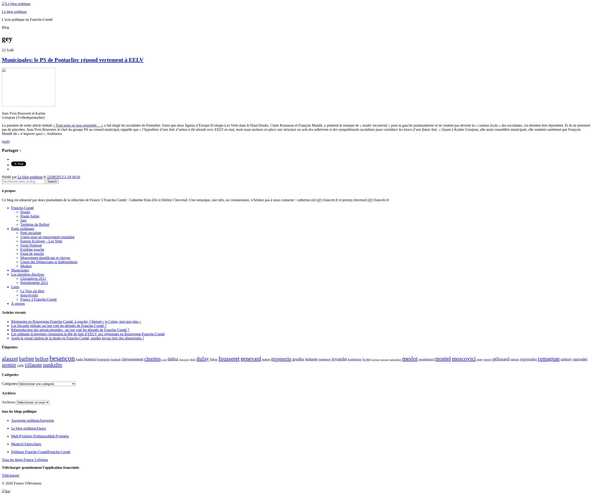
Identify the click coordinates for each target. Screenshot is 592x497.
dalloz (173, 359)
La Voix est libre (32, 291)
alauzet (10, 358)
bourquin (103, 359)
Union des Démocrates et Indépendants (48, 262)
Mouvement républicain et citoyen (45, 258)
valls (20, 365)
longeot (375, 359)
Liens (15, 287)
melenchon (395, 359)
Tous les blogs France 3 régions (25, 460)
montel (443, 359)
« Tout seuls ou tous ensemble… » (78, 125)
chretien (152, 359)
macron (384, 359)
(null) (6, 141)
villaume (33, 364)
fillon (214, 359)
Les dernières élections (27, 274)
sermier (9, 365)
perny (480, 359)
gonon (266, 359)
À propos (18, 303)
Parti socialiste (30, 233)
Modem (26, 266)
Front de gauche (32, 254)
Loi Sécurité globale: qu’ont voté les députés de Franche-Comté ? (58, 326)
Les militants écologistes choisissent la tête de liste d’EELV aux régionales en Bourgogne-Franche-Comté (88, 334)
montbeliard (426, 359)
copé (164, 359)
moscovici (464, 358)
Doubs (25, 212)
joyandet (339, 359)
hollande (311, 359)
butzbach (115, 359)
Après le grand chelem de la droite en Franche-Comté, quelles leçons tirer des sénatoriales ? (77, 338)
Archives (8, 402)
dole (193, 359)
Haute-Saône (29, 216)
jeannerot (325, 359)
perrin (487, 359)
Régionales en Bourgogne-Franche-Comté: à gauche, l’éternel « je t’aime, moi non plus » (76, 321)
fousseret (229, 358)
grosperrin (281, 359)
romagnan (549, 359)
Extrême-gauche (32, 249)
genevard (250, 358)
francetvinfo (29, 295)
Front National (31, 245)
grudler (298, 359)
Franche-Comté (22, 208)
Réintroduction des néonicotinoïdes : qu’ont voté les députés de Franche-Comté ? (70, 330)
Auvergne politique (32, 420)
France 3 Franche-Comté (38, 299)
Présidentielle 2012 (34, 283)
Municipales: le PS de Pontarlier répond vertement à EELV (72, 60)
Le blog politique (14, 12)
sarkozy (566, 359)
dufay (203, 359)
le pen (366, 359)
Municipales (20, 270)
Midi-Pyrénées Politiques (40, 436)
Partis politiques (22, 229)
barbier (26, 359)
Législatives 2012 (33, 279)
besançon (62, 358)
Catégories (9, 384)
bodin (79, 359)
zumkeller (52, 365)
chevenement (132, 359)
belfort (42, 359)
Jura (23, 220)
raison (514, 359)
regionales (528, 359)
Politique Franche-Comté (40, 452)
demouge (184, 359)
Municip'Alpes (26, 444)
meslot (410, 358)
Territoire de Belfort (34, 224)
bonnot (90, 359)
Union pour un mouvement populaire (47, 237)
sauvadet (580, 359)
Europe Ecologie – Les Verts (41, 241)
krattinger (355, 359)
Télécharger (10, 475)
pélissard (500, 358)
